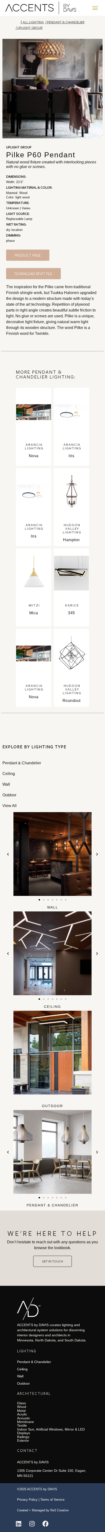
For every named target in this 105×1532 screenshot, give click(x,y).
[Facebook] (45, 1523)
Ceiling (52, 1007)
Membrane (25, 1422)
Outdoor (52, 1106)
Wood (21, 1407)
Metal (21, 1411)
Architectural (34, 1393)
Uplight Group (30, 27)
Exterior (23, 1440)
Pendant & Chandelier (65, 22)
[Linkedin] (18, 1523)
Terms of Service (52, 1499)
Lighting (26, 1350)
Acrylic (22, 1414)
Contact (27, 1450)
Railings (23, 1437)
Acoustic (23, 1418)
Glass (21, 1403)
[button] (95, 8)
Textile (22, 1425)
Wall (52, 907)
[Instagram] (32, 1523)
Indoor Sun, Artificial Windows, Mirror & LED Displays (51, 1431)
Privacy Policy (27, 1499)
